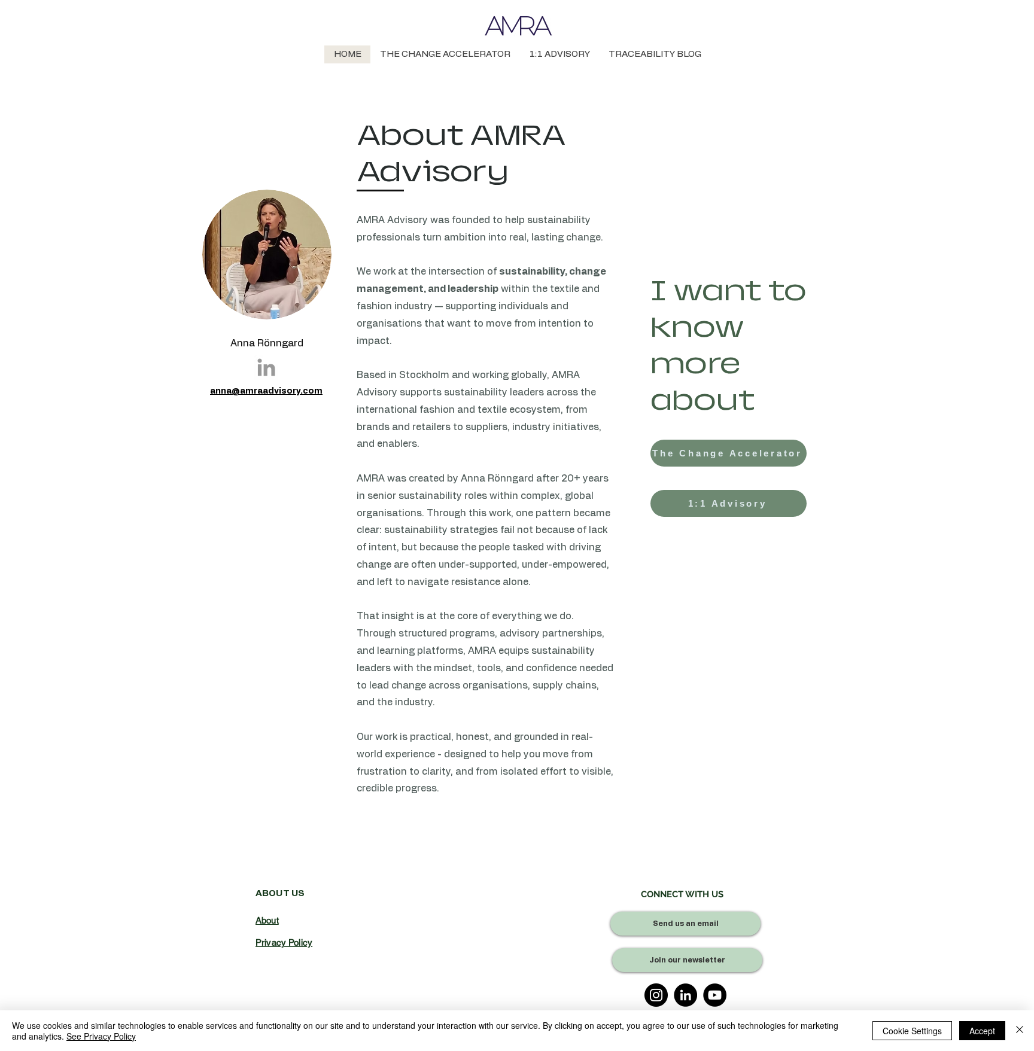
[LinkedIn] (685, 995)
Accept (982, 1031)
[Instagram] (656, 995)
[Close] (1019, 1030)
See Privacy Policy (101, 1036)
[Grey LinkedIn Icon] (266, 367)
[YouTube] (714, 995)
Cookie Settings (912, 1031)
